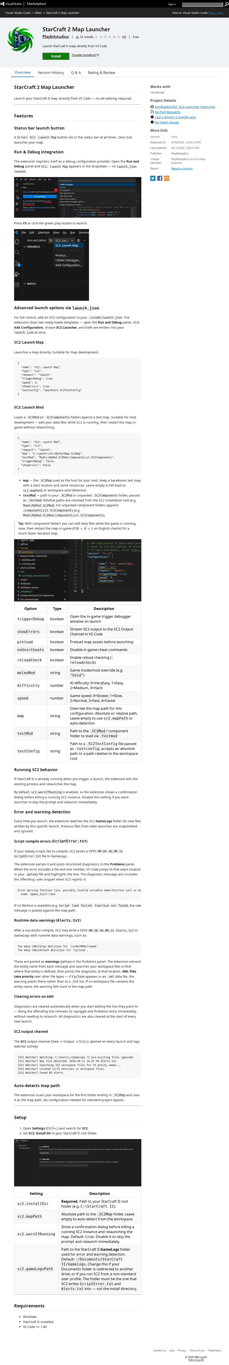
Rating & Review (101, 72)
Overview (23, 72)
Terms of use (197, 1350)
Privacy (182, 1350)
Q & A (76, 72)
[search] (227, 4)
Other (38, 13)
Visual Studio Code (18, 13)
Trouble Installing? (84, 55)
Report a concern (182, 168)
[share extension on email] (167, 179)
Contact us (159, 1350)
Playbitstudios (55, 36)
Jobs (171, 1350)
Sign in (172, 4)
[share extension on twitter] (153, 179)
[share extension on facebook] (160, 179)
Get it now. (216, 13)
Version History (51, 72)
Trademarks (214, 1350)
